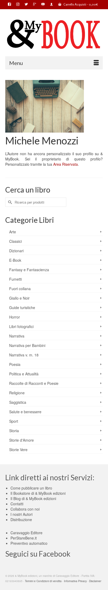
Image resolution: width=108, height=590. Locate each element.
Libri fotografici (21, 326)
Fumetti (15, 279)
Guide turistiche (22, 307)
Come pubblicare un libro (31, 488)
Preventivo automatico (28, 543)
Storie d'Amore (21, 440)
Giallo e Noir (19, 298)
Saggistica (17, 402)
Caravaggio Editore (26, 532)
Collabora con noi (25, 509)
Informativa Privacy (75, 581)
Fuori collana (20, 288)
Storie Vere (18, 449)
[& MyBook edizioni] (54, 34)
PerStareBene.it (23, 538)
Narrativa (16, 336)
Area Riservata (65, 164)
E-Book (15, 260)
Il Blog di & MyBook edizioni (33, 498)
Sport (13, 421)
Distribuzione (21, 519)
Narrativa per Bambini (27, 345)
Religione (17, 392)
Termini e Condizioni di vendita (43, 581)
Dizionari (16, 250)
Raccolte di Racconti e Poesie (33, 383)
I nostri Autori (21, 514)
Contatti (16, 503)
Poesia (14, 364)
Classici (15, 241)
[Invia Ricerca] (9, 202)
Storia (14, 430)
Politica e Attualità (24, 373)
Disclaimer (95, 581)
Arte (12, 231)
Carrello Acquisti (80, 4)
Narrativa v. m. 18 (24, 354)
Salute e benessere (25, 411)
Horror (14, 317)
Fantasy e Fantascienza (29, 269)
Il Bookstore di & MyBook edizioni (38, 493)
